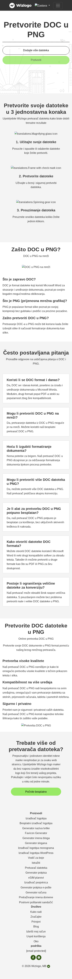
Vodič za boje (36, 857)
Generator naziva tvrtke (36, 828)
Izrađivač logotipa (36, 818)
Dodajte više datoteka (36, 50)
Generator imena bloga (36, 838)
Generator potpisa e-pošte (36, 887)
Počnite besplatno (36, 791)
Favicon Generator (36, 833)
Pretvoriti (36, 60)
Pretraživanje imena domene (36, 897)
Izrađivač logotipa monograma (36, 848)
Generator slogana (36, 843)
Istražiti (36, 862)
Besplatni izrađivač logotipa (36, 823)
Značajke (36, 916)
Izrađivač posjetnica (36, 882)
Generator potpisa (36, 872)
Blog (36, 926)
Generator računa (36, 892)
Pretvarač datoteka (36, 867)
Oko (36, 941)
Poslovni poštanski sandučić (36, 902)
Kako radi (36, 911)
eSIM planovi (36, 877)
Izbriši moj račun (36, 931)
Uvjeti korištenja (36, 936)
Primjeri (36, 921)
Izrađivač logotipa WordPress (36, 853)
